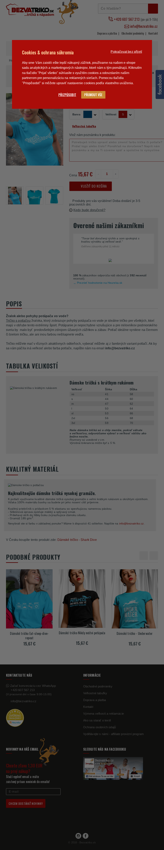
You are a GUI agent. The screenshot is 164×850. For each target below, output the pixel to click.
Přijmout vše (93, 94)
